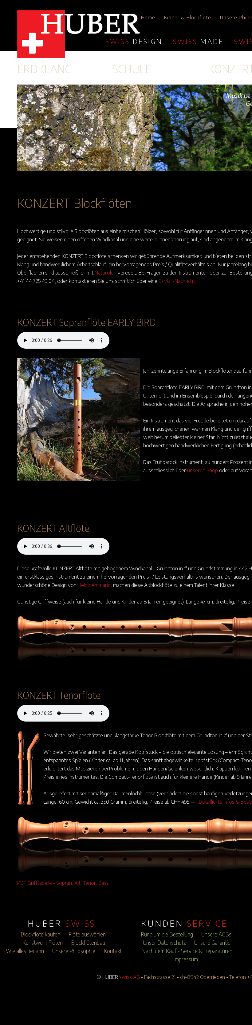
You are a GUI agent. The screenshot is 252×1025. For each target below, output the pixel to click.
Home (148, 17)
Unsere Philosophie (73, 951)
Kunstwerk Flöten (42, 942)
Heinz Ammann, (95, 584)
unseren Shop (202, 470)
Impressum (185, 959)
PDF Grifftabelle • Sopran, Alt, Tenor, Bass (63, 882)
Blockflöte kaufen (40, 934)
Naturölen (105, 272)
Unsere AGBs (216, 934)
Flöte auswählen (87, 934)
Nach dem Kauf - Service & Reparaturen (186, 951)
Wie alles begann (25, 951)
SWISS (134, 41)
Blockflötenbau (88, 942)
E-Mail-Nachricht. (177, 280)
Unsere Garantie (212, 942)
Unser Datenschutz (164, 942)
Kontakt (113, 951)
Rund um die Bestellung (167, 934)
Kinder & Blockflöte (187, 17)
